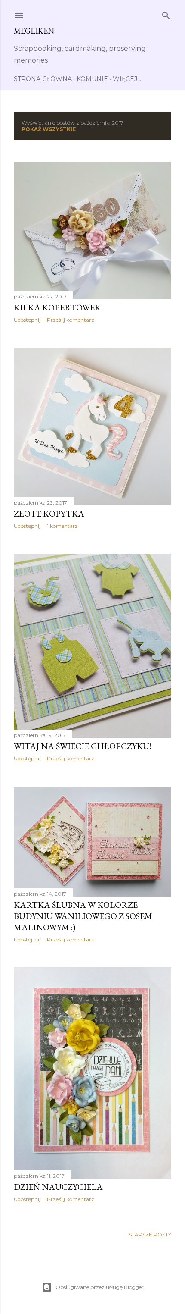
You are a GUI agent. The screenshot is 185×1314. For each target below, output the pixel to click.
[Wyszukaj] (166, 13)
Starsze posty (150, 1234)
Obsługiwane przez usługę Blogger (100, 1287)
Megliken (34, 31)
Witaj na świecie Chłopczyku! (82, 746)
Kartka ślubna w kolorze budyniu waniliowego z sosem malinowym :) (83, 916)
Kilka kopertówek (57, 307)
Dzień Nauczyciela (58, 1186)
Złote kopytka (49, 513)
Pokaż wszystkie (49, 129)
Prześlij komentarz (70, 320)
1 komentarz (62, 526)
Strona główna (43, 79)
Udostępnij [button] (27, 320)
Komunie (92, 79)
